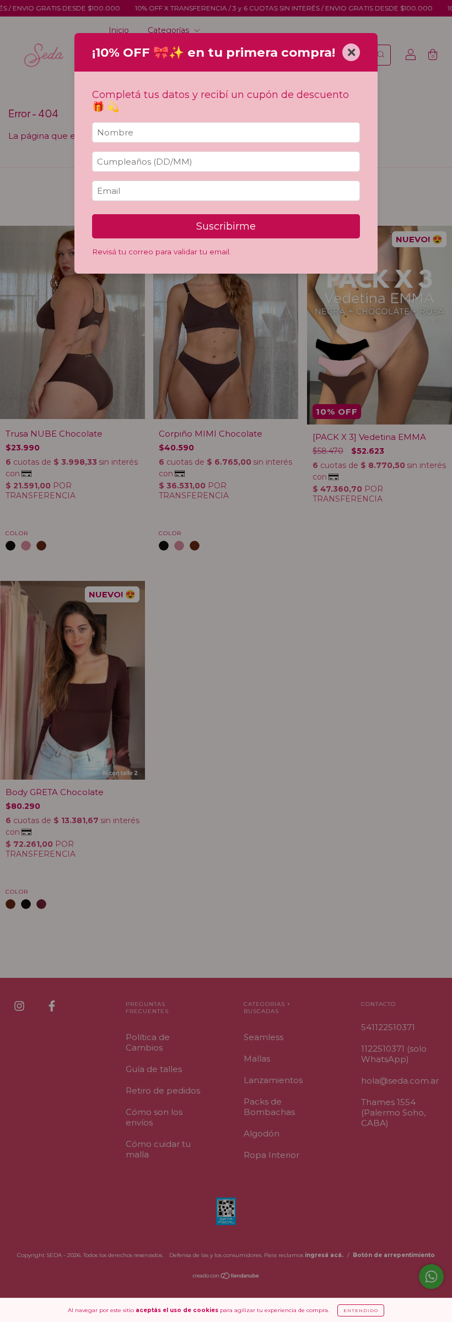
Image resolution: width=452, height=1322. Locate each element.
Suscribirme (226, 226)
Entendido (360, 1310)
